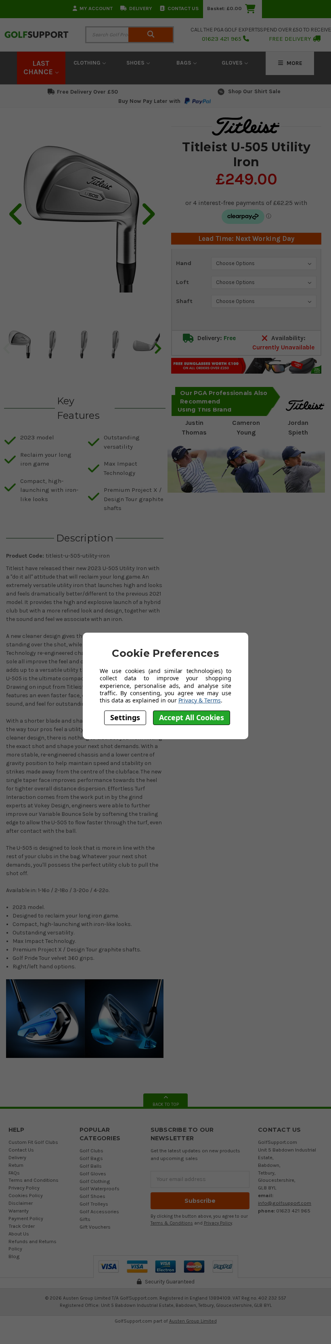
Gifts (85, 1219)
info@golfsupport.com (284, 1203)
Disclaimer (20, 1203)
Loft (182, 282)
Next (157, 348)
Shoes (136, 62)
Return (15, 1165)
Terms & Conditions (172, 1223)
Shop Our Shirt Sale (254, 91)
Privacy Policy (24, 1188)
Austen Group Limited (193, 1321)
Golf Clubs (91, 1151)
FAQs (14, 1173)
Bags (184, 62)
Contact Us (183, 8)
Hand (183, 263)
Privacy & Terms (199, 700)
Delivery (140, 8)
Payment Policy (25, 1218)
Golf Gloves (93, 1174)
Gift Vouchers (95, 1227)
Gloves (233, 62)
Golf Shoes (92, 1196)
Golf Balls (91, 1166)
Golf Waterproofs (99, 1188)
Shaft (184, 301)
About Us (18, 1234)
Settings (125, 717)
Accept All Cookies (191, 717)
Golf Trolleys (94, 1204)
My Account (96, 8)
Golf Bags (91, 1158)
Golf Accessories (99, 1211)
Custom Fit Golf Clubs (33, 1142)
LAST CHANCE (39, 68)
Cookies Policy (25, 1195)
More (293, 63)
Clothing (87, 62)
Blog (14, 1256)
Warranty (18, 1211)
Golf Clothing (95, 1181)
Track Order (21, 1226)
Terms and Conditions (33, 1180)
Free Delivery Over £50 (87, 91)
